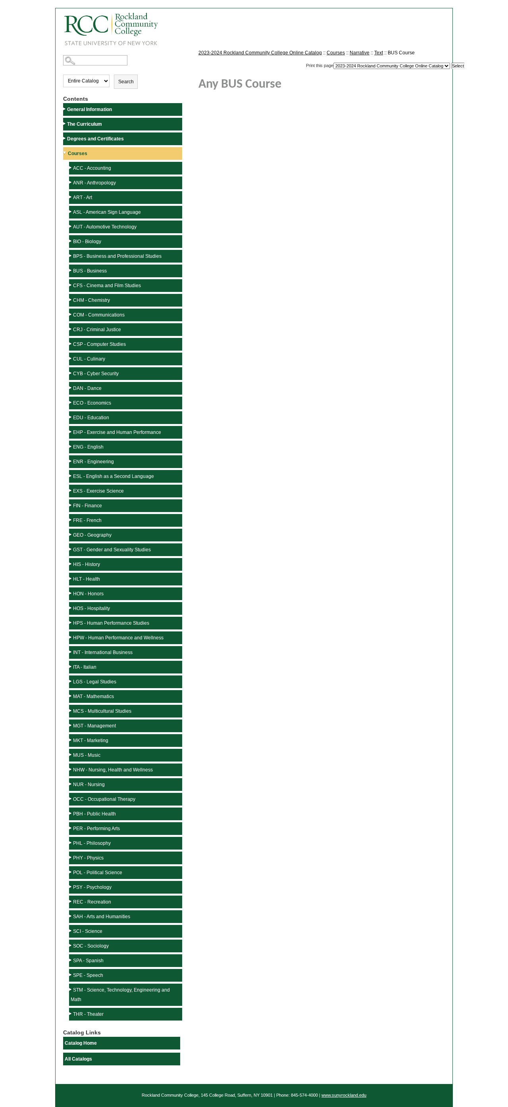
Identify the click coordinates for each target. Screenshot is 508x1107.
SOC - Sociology (91, 946)
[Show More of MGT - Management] (71, 725)
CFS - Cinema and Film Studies (107, 285)
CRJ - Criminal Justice (97, 329)
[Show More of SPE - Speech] (71, 975)
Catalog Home (81, 1043)
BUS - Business (90, 271)
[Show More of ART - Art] (71, 197)
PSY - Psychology (92, 887)
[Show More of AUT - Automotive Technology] (71, 226)
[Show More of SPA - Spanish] (71, 960)
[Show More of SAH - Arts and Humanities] (71, 916)
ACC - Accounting (92, 168)
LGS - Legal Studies (94, 682)
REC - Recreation (92, 902)
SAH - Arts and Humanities (101, 916)
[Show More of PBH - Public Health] (71, 813)
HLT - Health (86, 579)
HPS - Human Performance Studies (111, 623)
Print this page (319, 65)
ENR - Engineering (93, 461)
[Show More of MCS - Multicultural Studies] (71, 710)
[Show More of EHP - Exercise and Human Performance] (71, 432)
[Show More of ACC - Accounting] (71, 167)
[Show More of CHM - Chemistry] (71, 299)
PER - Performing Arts (96, 828)
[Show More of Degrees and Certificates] (65, 138)
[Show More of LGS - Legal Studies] (71, 681)
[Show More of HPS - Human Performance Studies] (71, 622)
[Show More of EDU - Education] (71, 417)
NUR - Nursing (89, 784)
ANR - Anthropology (94, 183)
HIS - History (86, 564)
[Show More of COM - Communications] (71, 314)
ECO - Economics (92, 403)
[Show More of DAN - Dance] (71, 387)
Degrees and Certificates (95, 139)
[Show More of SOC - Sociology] (71, 945)
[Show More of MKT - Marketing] (71, 740)
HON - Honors (88, 594)
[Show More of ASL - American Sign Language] (71, 211)
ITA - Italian (84, 667)
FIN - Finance (87, 505)
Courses (77, 153)
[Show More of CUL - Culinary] (71, 358)
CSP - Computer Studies (99, 344)
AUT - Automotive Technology (105, 227)
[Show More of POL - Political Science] (71, 872)
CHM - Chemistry (91, 300)
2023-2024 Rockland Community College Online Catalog (260, 53)
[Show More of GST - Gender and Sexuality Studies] (71, 549)
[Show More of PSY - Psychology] (71, 886)
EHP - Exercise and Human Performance (117, 432)
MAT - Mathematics (93, 696)
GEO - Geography (92, 535)
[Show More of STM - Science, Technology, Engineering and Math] (71, 989)
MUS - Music (86, 755)
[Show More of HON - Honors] (71, 593)
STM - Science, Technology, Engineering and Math (120, 994)
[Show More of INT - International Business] (71, 652)
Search (126, 81)
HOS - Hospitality (91, 608)
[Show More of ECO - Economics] (71, 402)
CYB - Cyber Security (96, 373)
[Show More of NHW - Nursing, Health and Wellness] (71, 769)
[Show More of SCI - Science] (71, 930)
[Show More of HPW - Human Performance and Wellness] (71, 637)
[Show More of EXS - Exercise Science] (71, 490)
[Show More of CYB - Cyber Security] (71, 373)
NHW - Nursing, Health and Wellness (113, 770)
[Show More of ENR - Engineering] (71, 461)
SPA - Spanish (88, 960)
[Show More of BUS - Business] (71, 270)
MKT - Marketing (90, 740)
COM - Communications (99, 315)
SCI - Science (87, 931)
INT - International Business (103, 652)
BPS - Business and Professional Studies (117, 256)
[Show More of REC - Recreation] (71, 901)
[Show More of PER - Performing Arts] (71, 828)
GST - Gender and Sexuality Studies (112, 550)
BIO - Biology (87, 241)
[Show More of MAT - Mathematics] (71, 696)
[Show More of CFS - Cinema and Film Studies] (71, 285)
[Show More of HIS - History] (71, 564)
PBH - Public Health (94, 814)
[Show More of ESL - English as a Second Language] (71, 476)
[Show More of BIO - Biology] (71, 241)
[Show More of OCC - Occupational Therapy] (71, 798)
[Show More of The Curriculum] (65, 123)
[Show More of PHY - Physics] (71, 857)
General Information (89, 109)
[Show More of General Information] (65, 109)
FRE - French (87, 520)
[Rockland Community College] (107, 26)
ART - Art (82, 197)
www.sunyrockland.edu (343, 1095)
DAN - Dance (87, 388)
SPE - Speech (88, 975)
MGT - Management (94, 726)
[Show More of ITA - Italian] (71, 666)
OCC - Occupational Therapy (104, 799)
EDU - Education (91, 417)
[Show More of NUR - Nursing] (71, 784)
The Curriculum (84, 124)
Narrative (359, 53)
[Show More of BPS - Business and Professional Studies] (71, 255)
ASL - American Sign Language (107, 212)
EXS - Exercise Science (98, 491)
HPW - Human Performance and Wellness (118, 638)
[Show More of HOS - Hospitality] (71, 608)
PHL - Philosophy (92, 843)
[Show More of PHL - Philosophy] (71, 842)
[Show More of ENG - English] (71, 446)
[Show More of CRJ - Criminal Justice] (71, 329)
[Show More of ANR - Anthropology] (71, 182)
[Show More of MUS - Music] (71, 754)
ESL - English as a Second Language (113, 476)
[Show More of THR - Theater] (71, 1013)
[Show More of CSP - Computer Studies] (71, 343)
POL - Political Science (97, 872)
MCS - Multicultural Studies (102, 711)
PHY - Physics (88, 858)
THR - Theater (88, 1014)
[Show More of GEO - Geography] (71, 534)
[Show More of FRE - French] (71, 520)
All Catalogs (78, 1059)
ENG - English (88, 447)
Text (378, 53)
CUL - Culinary (89, 359)
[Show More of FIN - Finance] (71, 505)
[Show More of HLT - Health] (71, 578)
